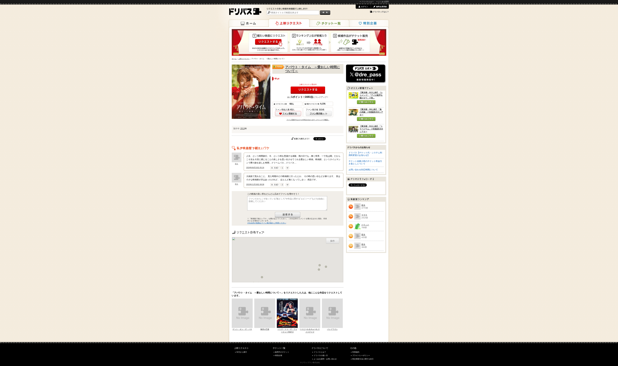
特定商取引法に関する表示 (363, 359)
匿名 (236, 164)
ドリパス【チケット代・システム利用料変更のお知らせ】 (365, 153)
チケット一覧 (328, 23)
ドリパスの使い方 (321, 355)
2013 (242, 128)
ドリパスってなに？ (381, 12)
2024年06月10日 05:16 (255, 167)
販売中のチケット (282, 352)
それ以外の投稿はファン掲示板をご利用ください (266, 223)
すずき (364, 215)
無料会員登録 (381, 7)
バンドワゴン (332, 329)
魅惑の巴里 (264, 329)
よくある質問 (383, 2)
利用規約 (355, 352)
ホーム (249, 23)
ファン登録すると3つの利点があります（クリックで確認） (307, 120)
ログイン (364, 7)
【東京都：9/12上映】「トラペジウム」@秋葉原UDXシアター (371, 129)
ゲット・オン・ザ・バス (242, 329)
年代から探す (241, 352)
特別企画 (368, 23)
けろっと (365, 225)
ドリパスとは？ (367, 2)
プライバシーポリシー (361, 355)
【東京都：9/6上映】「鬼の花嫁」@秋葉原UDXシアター (371, 112)
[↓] (287, 167)
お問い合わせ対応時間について (363, 169)
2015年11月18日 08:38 (255, 184)
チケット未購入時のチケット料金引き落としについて (365, 162)
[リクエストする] (308, 90)
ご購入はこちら (366, 102)
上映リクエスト (289, 23)
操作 (332, 240)
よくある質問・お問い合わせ (325, 359)
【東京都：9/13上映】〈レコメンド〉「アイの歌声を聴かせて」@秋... (371, 95)
